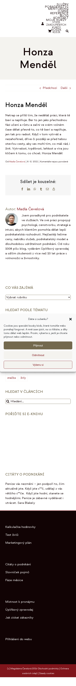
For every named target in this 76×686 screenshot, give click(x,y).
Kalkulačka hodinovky (20, 527)
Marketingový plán (18, 543)
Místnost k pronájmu (19, 602)
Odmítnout (38, 354)
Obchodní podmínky (48, 668)
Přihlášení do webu (18, 639)
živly (23, 378)
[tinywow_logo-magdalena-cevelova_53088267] (19, 15)
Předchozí (50, 88)
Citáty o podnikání (18, 564)
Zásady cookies (46, 673)
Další (64, 88)
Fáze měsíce (14, 580)
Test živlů (11, 535)
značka (11, 378)
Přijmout (38, 345)
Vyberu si (38, 364)
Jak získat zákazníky (19, 618)
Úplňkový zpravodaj (19, 610)
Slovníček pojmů (17, 572)
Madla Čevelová (17, 161)
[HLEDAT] (67, 31)
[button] (70, 319)
